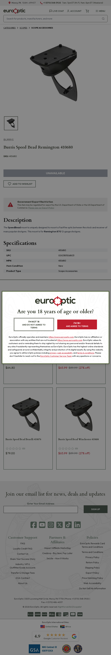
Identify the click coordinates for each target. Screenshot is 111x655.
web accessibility (64, 353)
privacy (53, 353)
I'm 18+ (77, 325)
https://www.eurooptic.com (61, 337)
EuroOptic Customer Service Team (56, 356)
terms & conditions (85, 353)
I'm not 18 (34, 324)
